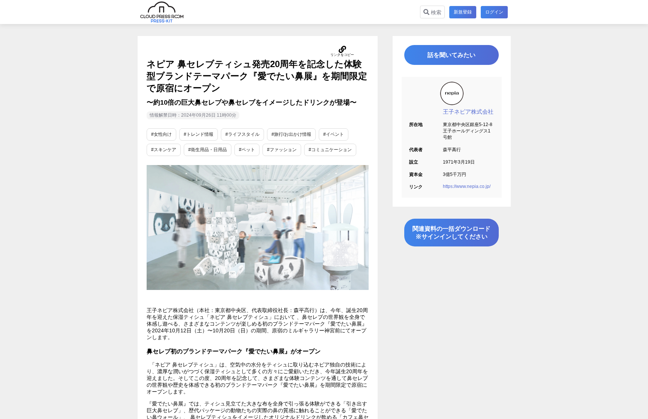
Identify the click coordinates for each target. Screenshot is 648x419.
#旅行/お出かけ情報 (291, 134)
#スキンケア (163, 149)
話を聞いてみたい (452, 55)
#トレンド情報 (198, 134)
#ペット (247, 149)
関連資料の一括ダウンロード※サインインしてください (451, 232)
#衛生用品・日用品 (207, 149)
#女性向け (161, 134)
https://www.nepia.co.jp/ (466, 186)
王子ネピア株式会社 (468, 111)
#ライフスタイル (242, 134)
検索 (435, 12)
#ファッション (282, 149)
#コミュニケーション (330, 149)
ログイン (494, 12)
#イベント (333, 134)
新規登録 (463, 12)
